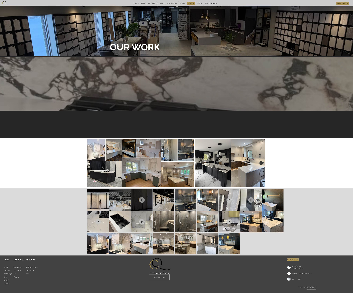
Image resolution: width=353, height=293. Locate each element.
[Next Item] (261, 163)
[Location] (289, 267)
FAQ (5, 277)
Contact (6, 283)
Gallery (6, 280)
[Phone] (289, 279)
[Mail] (289, 273)
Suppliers (7, 270)
